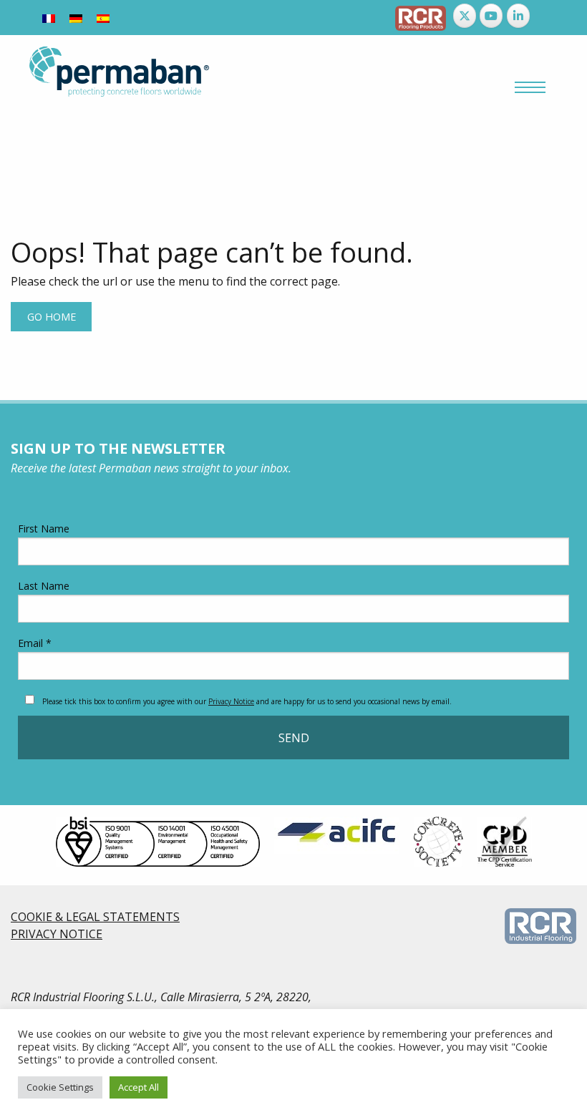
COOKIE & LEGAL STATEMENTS (95, 917)
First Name (43, 528)
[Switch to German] (75, 17)
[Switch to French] (48, 17)
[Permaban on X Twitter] (464, 16)
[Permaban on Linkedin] (518, 16)
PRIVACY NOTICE (56, 934)
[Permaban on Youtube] (491, 16)
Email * (35, 643)
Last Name (43, 586)
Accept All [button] (138, 1087)
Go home (51, 316)
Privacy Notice (231, 701)
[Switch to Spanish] (103, 17)
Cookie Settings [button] (60, 1087)
